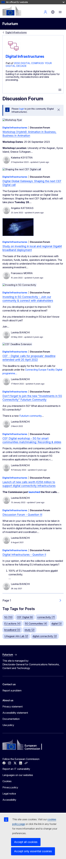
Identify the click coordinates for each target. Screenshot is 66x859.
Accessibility (9, 799)
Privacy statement (12, 706)
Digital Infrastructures (16, 32)
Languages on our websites (17, 775)
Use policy (8, 725)
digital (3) (56, 623)
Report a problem (11, 690)
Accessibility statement (15, 712)
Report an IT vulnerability (16, 768)
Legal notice (9, 793)
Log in (45, 12)
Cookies (7, 781)
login (21, 108)
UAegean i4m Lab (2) (16, 636)
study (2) (30, 629)
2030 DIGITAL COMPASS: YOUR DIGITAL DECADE (29, 64)
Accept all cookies (25, 842)
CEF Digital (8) (25, 617)
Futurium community (30, 415)
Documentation (11, 718)
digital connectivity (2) (45, 636)
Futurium (10, 23)
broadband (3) (12, 629)
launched (35, 492)
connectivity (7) (46, 617)
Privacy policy (10, 787)
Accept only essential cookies (33, 851)
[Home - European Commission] (11, 10)
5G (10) (8, 617)
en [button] (52, 12)
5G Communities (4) (36, 623)
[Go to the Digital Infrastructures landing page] (13, 52)
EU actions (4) (12, 623)
